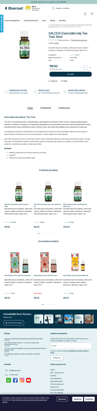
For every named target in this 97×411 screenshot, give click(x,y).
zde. (13, 400)
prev (5, 275)
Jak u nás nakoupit (56, 393)
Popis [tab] (29, 108)
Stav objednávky (55, 378)
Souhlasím (88, 399)
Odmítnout (76, 399)
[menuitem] (11, 20)
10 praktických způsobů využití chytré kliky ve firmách (21, 354)
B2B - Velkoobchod (56, 373)
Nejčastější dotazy (56, 381)
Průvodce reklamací (56, 384)
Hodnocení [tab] (63, 108)
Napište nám (54, 387)
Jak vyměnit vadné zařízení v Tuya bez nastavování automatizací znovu (21, 343)
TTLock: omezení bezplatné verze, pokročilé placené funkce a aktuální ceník (25, 349)
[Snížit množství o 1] (80, 67)
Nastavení (61, 399)
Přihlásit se (56, 358)
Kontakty (53, 376)
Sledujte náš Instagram (15, 323)
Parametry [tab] (45, 108)
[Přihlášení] (84, 13)
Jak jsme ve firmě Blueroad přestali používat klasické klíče (23, 339)
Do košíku (69, 74)
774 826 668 (12, 375)
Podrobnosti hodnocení (78, 40)
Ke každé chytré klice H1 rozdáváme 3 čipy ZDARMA (47, 2)
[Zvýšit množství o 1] (89, 67)
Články (52, 370)
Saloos (56, 43)
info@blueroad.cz (14, 370)
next (90, 275)
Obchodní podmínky (56, 390)
